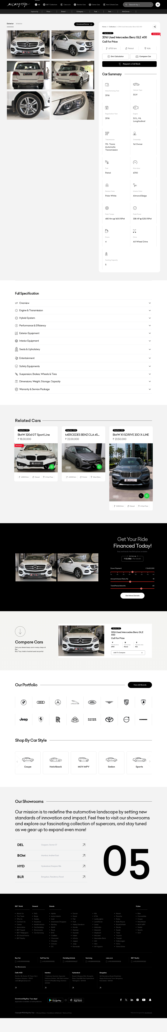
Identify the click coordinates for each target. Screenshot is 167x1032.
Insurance (37, 922)
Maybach (97, 933)
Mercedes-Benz (100, 938)
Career (19, 924)
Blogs (36, 916)
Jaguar (75, 941)
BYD (52, 933)
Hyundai (76, 933)
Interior (19, 23)
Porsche (119, 916)
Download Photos (83, 24)
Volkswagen (120, 941)
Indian (75, 935)
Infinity (75, 938)
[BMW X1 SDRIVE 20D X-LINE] (131, 472)
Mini (95, 944)
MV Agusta (98, 946)
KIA (95, 913)
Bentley (54, 924)
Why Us (19, 919)
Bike (139, 913)
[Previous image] (16, 458)
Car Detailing (39, 927)
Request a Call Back (131, 64)
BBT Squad (21, 930)
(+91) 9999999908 (114, 961)
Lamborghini (98, 919)
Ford (74, 922)
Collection (112, 27)
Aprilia (53, 913)
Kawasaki (76, 946)
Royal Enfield (120, 924)
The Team (20, 916)
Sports (140, 930)
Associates (21, 927)
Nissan (118, 913)
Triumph (119, 938)
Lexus (96, 924)
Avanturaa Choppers (58, 922)
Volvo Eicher (120, 946)
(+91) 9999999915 (48, 961)
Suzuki (118, 930)
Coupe (140, 919)
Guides (36, 919)
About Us (20, 913)
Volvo (118, 944)
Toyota (119, 935)
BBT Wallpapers (22, 933)
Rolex (118, 919)
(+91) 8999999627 (71, 961)
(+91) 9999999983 (23, 961)
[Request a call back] (46, 466)
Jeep (74, 944)
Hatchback (142, 922)
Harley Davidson (78, 924)
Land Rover (98, 922)
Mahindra (97, 927)
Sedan (140, 927)
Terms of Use (67, 1013)
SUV (139, 933)
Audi (52, 919)
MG (95, 941)
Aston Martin (56, 916)
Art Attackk (148, 1013)
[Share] (155, 27)
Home (104, 27)
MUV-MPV (141, 924)
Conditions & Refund (54, 1013)
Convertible (142, 916)
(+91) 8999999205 (94, 961)
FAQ (35, 913)
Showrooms (38, 930)
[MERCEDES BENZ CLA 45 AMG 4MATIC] (83, 457)
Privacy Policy (41, 1013)
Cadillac (54, 935)
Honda (75, 927)
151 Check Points (23, 935)
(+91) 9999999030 (139, 961)
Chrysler (54, 941)
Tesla (118, 933)
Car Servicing (39, 933)
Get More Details (132, 596)
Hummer (76, 930)
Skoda (118, 927)
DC (52, 946)
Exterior (10, 23)
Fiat (74, 919)
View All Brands (140, 685)
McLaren (97, 935)
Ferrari (75, 916)
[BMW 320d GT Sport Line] (36, 457)
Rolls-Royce (120, 922)
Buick (53, 930)
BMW (53, 927)
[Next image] (56, 458)
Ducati (75, 913)
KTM (96, 916)
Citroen (54, 944)
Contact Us (21, 922)
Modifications (39, 924)
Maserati (97, 930)
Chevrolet (55, 938)
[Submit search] (150, 4)
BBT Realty (21, 938)
